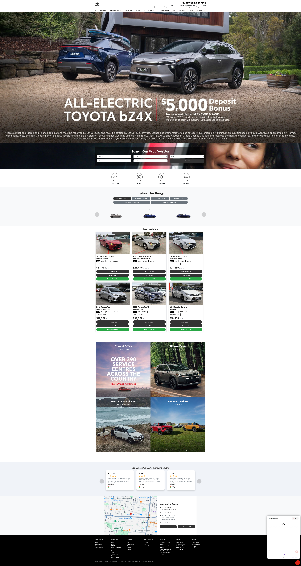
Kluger (113, 555)
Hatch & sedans (141, 198)
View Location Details (186, 527)
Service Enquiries (180, 544)
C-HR (112, 549)
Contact (199, 10)
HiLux (128, 542)
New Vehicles (103, 10)
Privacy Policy (131, 561)
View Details (112, 275)
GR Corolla (146, 546)
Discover (191, 10)
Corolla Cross (114, 554)
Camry (97, 546)
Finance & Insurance (163, 10)
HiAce (129, 547)
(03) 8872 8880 (202, 7)
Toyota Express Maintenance (180, 548)
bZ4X (112, 544)
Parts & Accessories (149, 10)
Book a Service (179, 542)
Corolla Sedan (99, 547)
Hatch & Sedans (122, 198)
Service (138, 10)
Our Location (195, 542)
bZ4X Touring (114, 546)
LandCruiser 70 (131, 544)
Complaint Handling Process (147, 561)
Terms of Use (137, 561)
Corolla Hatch (98, 544)
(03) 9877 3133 (169, 7)
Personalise (182, 10)
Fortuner (113, 551)
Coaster (129, 549)
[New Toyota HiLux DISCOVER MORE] (177, 424)
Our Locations (159, 7)
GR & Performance (132, 202)
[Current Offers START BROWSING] (123, 369)
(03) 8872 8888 (180, 7)
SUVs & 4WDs (160, 198)
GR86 (145, 544)
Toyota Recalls (179, 546)
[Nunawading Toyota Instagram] (195, 547)
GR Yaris (146, 542)
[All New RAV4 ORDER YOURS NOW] (177, 369)
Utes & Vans (178, 198)
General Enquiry (196, 544)
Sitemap (125, 561)
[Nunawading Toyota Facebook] (193, 547)
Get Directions (168, 527)
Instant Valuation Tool (165, 549)
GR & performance (169, 202)
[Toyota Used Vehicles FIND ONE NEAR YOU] (123, 424)
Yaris (96, 542)
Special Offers (128, 10)
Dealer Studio (104, 562)
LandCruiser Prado (116, 547)
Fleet (174, 10)
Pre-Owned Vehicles (115, 10)
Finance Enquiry (112, 271)
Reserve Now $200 (112, 279)
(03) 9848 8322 (191, 7)
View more (111, 484)
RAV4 (112, 542)
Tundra (129, 546)
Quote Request (164, 551)
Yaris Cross (114, 552)
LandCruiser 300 (115, 557)
